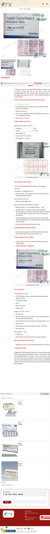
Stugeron (19, 402)
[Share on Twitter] (37, 83)
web (28, 531)
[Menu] (47, 4)
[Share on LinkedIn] (41, 83)
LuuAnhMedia (34, 531)
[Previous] (3, 34)
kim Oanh (6, 83)
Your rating (6, 492)
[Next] (45, 34)
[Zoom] (2, 56)
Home (20, 9)
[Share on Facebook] (34, 83)
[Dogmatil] (9, 430)
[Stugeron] (9, 410)
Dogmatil (19, 422)
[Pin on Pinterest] (39, 83)
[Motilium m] (9, 451)
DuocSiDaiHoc (20, 531)
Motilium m (20, 443)
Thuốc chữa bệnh (27, 9)
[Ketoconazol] (9, 471)
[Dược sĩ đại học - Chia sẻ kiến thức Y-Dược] (6, 4)
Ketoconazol (20, 463)
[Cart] (43, 3)
